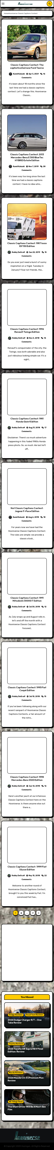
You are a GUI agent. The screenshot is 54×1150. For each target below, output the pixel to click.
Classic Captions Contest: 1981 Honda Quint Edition (27, 420)
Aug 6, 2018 (33, 517)
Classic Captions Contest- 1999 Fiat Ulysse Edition (27, 868)
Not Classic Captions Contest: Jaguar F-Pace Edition (27, 509)
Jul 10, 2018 (34, 696)
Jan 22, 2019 (34, 252)
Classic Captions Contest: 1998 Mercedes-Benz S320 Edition (27, 778)
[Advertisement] (27, 953)
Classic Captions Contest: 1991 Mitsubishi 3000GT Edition (27, 599)
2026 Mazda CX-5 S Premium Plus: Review (26, 1079)
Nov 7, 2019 (33, 166)
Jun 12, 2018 (34, 786)
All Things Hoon (16, 1102)
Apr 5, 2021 (33, 74)
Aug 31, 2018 (34, 428)
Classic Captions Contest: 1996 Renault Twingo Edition (27, 330)
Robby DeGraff (18, 252)
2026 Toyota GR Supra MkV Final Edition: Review (25, 1050)
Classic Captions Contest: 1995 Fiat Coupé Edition (27, 689)
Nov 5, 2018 (34, 338)
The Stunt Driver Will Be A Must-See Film (27, 1108)
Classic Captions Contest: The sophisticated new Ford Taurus (27, 66)
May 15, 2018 (34, 876)
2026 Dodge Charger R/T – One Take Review (25, 1021)
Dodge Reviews (16, 1015)
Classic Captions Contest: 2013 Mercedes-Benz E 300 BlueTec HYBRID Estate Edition (27, 157)
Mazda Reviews (16, 1073)
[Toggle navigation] (3, 4)
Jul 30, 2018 (34, 607)
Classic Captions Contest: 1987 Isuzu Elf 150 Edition (27, 245)
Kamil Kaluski (19, 74)
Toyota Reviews (16, 1044)
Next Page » (27, 918)
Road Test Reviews (34, 1015)
